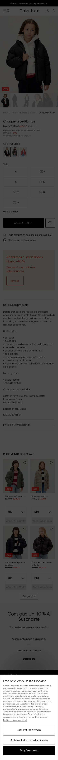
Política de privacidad (15, 720)
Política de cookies (29, 717)
